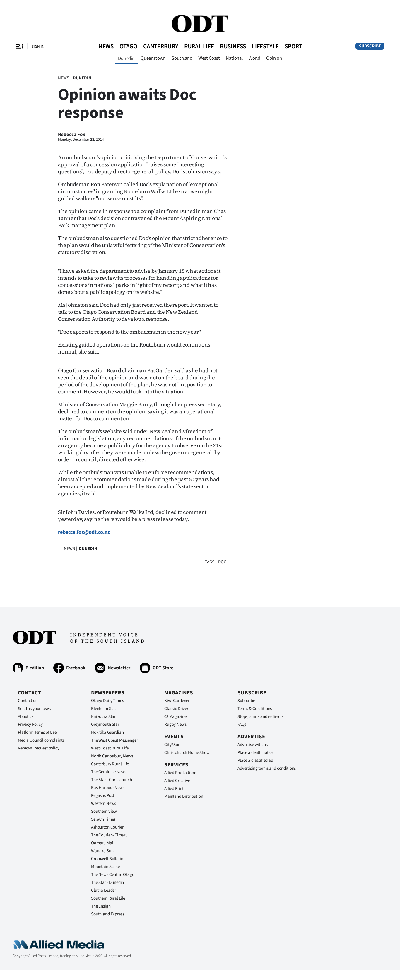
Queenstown (153, 58)
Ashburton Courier (107, 827)
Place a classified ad (255, 760)
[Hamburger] (19, 46)
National (234, 58)
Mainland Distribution (183, 796)
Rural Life (199, 46)
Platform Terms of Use (37, 732)
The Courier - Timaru (109, 835)
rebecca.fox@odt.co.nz (84, 532)
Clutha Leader (103, 890)
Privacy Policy (30, 724)
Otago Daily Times (107, 701)
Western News (103, 803)
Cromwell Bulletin (107, 859)
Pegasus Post (102, 796)
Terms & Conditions (254, 709)
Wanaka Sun (102, 851)
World (254, 58)
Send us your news (34, 709)
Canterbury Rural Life (110, 764)
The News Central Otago (112, 875)
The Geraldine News (108, 772)
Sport (293, 46)
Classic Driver (176, 709)
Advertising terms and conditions (266, 768)
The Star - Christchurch (111, 780)
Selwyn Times (103, 819)
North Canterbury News (112, 756)
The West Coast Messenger (114, 740)
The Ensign (101, 906)
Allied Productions (180, 773)
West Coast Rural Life (110, 748)
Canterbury (160, 46)
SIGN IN (38, 46)
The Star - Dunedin (107, 882)
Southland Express (107, 914)
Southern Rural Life (108, 898)
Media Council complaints (41, 740)
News (106, 46)
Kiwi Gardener (176, 701)
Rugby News (175, 724)
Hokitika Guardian (107, 732)
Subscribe (370, 46)
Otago (128, 46)
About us (25, 716)
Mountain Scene (105, 867)
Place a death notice (255, 752)
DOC (222, 562)
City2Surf (172, 745)
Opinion (274, 58)
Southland (182, 58)
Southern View (104, 811)
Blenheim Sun (103, 709)
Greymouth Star (105, 724)
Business (233, 46)
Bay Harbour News (107, 788)
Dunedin (126, 58)
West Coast (209, 58)
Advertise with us (252, 745)
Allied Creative (177, 781)
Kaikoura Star (103, 716)
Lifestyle (265, 46)
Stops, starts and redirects (260, 716)
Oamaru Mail (102, 843)
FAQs (241, 724)
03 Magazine (175, 716)
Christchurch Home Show (187, 752)
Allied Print (174, 788)
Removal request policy (38, 748)
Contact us (27, 701)
